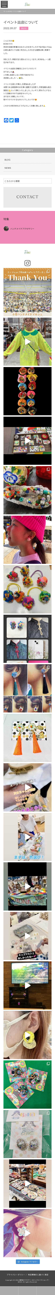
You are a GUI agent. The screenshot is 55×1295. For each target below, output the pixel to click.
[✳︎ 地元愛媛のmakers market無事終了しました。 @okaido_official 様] (27, 441)
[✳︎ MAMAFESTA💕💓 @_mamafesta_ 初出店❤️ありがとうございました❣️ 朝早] (27, 787)
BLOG (24, 28)
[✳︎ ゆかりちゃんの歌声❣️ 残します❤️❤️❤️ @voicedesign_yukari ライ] (27, 985)
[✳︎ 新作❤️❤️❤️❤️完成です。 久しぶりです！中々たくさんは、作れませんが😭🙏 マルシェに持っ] (27, 1084)
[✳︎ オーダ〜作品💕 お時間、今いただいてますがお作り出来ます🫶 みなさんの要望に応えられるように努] (27, 1134)
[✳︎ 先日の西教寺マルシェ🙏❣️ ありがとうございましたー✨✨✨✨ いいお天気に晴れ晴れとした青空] (27, 540)
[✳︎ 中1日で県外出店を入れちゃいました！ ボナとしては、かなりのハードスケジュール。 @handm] (27, 292)
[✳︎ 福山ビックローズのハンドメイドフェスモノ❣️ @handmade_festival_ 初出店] (27, 342)
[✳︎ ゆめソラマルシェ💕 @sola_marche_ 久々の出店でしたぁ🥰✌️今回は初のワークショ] (27, 1035)
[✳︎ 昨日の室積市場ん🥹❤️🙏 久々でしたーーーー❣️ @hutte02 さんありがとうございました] (27, 391)
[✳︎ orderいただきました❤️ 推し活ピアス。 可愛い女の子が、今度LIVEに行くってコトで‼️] (27, 738)
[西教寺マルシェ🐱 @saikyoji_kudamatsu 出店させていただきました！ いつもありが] (27, 1233)
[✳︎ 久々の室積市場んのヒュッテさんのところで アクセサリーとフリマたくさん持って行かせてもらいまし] (27, 1183)
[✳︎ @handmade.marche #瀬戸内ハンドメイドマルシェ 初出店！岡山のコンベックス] (27, 886)
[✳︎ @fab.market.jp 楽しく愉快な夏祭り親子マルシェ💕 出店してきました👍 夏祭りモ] (27, 936)
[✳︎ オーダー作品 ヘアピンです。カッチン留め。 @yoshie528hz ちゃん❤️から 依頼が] (27, 490)
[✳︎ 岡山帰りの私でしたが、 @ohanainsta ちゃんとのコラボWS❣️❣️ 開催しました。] (27, 837)
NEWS (8, 167)
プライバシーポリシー (16, 1274)
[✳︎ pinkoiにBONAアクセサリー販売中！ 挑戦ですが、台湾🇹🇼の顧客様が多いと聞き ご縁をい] (27, 639)
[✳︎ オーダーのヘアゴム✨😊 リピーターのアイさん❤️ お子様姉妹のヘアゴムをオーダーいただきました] (27, 589)
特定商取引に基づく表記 (38, 1274)
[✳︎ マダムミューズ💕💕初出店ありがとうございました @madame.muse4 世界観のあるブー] (27, 688)
